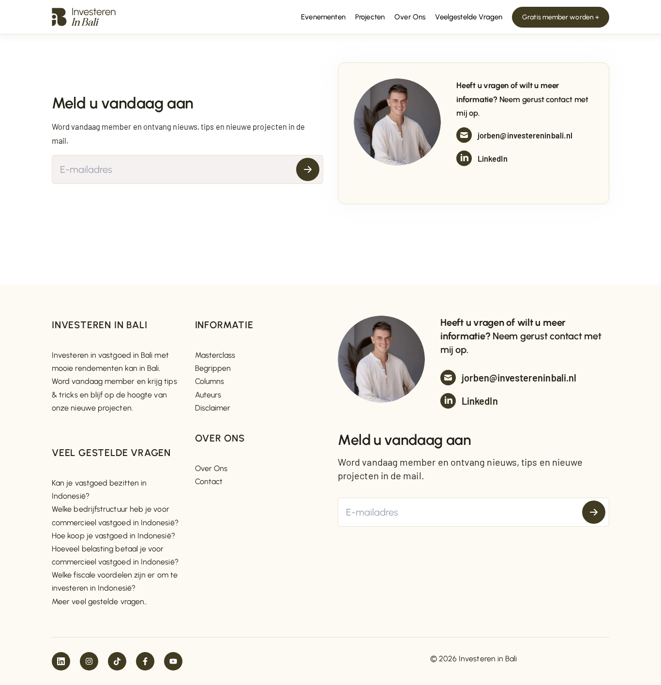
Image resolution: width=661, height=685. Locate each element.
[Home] (84, 16)
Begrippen (213, 368)
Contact (209, 481)
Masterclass (215, 355)
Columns (210, 381)
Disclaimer (213, 407)
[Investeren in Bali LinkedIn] (61, 661)
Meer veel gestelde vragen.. (99, 601)
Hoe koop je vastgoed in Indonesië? (113, 535)
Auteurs (208, 394)
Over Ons (211, 468)
